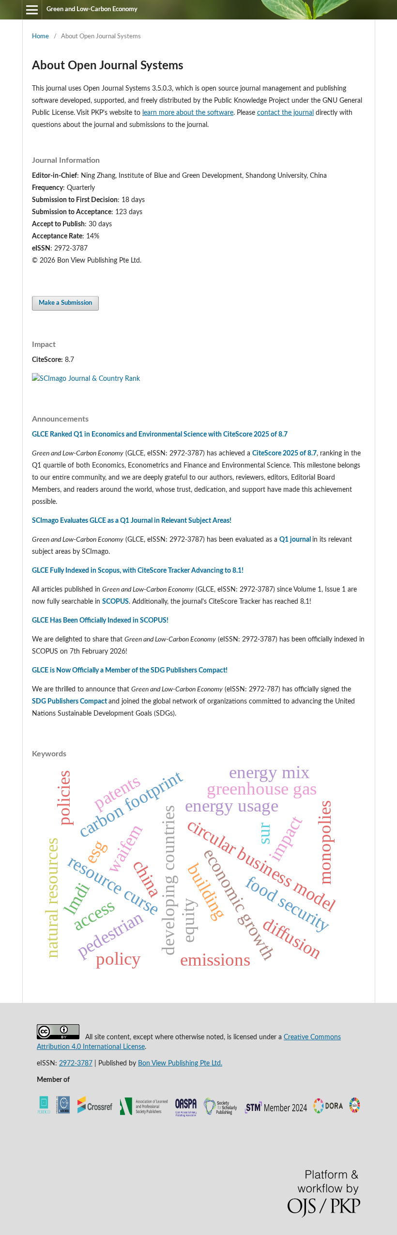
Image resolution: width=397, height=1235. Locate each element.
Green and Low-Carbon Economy (91, 9)
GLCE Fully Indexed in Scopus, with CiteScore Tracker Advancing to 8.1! (138, 570)
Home (40, 36)
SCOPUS (115, 601)
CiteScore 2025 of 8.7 (284, 453)
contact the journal (285, 112)
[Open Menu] (32, 9)
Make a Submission (65, 303)
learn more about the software (187, 112)
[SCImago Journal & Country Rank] (86, 378)
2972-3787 (75, 1063)
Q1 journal (295, 539)
